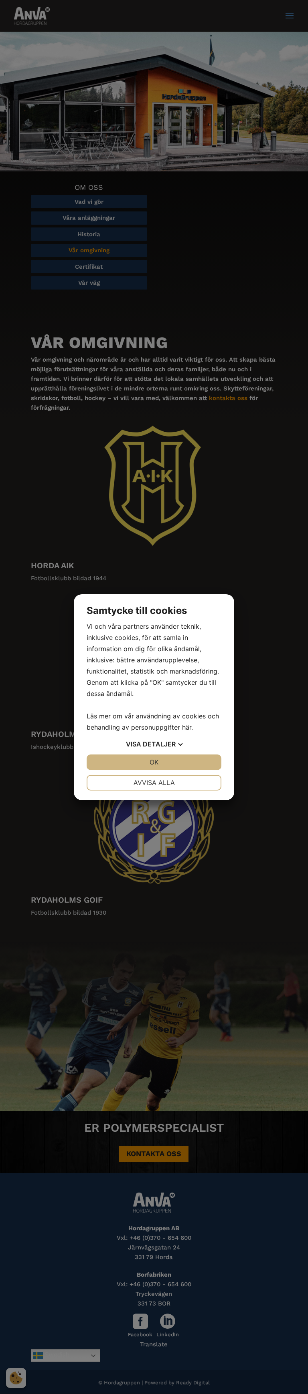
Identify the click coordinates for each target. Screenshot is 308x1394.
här (186, 727)
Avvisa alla (154, 782)
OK (154, 762)
